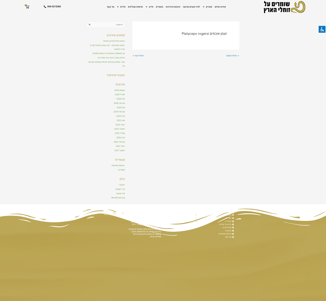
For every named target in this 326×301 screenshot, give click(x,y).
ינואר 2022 (120, 146)
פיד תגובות (120, 193)
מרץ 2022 (120, 137)
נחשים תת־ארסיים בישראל (114, 41)
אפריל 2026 (120, 94)
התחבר (122, 185)
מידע (151, 6)
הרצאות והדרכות (173, 6)
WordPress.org (118, 197)
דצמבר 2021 (119, 150)
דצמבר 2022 (119, 129)
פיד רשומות (120, 189)
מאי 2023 (121, 120)
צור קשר (110, 6)
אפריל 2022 (120, 133)
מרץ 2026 (120, 99)
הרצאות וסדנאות (118, 165)
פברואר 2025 (119, 111)
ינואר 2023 (120, 124)
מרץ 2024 (120, 116)
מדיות (122, 6)
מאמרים (159, 6)
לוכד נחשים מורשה (191, 6)
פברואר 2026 (119, 103)
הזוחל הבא (138, 55)
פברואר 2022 (119, 142)
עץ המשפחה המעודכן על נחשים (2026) (108, 53)
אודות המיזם (220, 6)
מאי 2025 (121, 107)
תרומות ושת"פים (135, 6)
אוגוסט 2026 (119, 90)
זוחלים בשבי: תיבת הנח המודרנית (111, 57)
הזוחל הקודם (232, 55)
